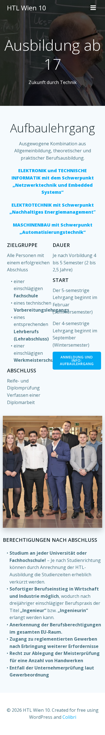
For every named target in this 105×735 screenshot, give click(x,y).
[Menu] (93, 8)
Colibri (69, 717)
